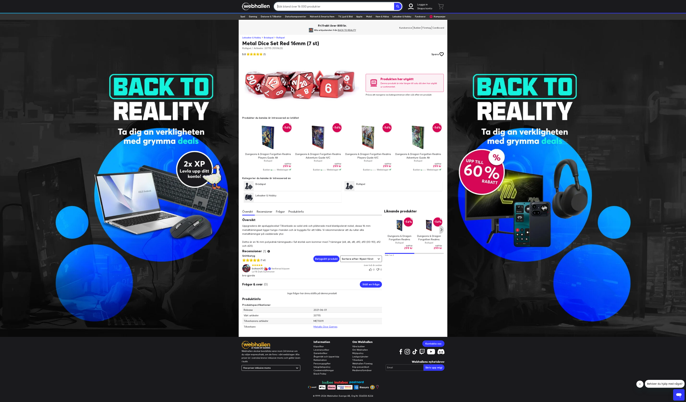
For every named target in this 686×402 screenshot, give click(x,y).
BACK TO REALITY (347, 30)
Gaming (253, 16)
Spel (242, 16)
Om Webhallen (360, 349)
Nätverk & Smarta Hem (322, 16)
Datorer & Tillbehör (271, 16)
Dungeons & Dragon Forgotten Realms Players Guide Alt (399, 239)
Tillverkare (357, 360)
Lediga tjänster (360, 356)
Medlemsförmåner (362, 370)
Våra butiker (358, 346)
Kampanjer (440, 16)
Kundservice (405, 27)
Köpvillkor (319, 346)
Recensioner (264, 211)
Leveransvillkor (321, 349)
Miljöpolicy (357, 353)
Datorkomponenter (295, 16)
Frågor (280, 211)
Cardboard (438, 27)
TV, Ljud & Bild (345, 16)
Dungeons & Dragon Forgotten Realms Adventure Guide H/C (429, 239)
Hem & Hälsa (382, 16)
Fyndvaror (420, 16)
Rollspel (280, 37)
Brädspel (269, 37)
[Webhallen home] (255, 6)
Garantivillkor (320, 353)
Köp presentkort (360, 367)
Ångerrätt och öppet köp (326, 356)
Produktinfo (296, 211)
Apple (359, 16)
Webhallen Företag (362, 363)
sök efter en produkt (421, 94)
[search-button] (398, 6)
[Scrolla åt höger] (441, 229)
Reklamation (320, 360)
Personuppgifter (322, 363)
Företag (426, 27)
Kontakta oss (433, 343)
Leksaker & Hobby (401, 16)
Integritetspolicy (322, 367)
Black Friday (320, 373)
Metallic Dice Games (325, 326)
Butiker (417, 27)
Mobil (369, 16)
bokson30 (257, 269)
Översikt (247, 211)
